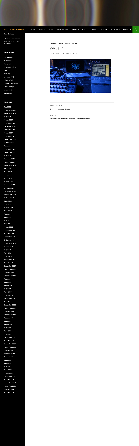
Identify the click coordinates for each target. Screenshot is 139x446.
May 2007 (7, 367)
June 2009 (8, 285)
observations (56, 43)
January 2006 (9, 393)
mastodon (8, 44)
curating (75, 29)
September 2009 (10, 276)
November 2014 (10, 162)
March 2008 (8, 334)
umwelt (67, 43)
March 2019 (8, 120)
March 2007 (8, 373)
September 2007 (10, 354)
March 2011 (8, 227)
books (7, 80)
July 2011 (7, 217)
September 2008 (10, 315)
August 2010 (8, 246)
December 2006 (10, 383)
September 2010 (10, 243)
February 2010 (9, 259)
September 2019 (10, 113)
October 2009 (9, 272)
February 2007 (9, 376)
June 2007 (8, 363)
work (75, 43)
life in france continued (60, 107)
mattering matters (14, 29)
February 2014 (9, 185)
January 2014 (9, 188)
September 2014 (10, 165)
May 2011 (7, 220)
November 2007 (10, 347)
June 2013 (8, 201)
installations (62, 29)
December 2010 (10, 237)
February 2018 (9, 130)
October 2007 (9, 350)
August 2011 (8, 214)
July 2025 (7, 107)
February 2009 (9, 298)
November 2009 (10, 269)
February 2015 (9, 159)
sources (114, 29)
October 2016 (9, 143)
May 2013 (7, 204)
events (6, 61)
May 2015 (7, 156)
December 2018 (10, 126)
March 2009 (8, 295)
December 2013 (10, 191)
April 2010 (8, 253)
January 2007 (9, 380)
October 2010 (9, 240)
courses (92, 29)
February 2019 (9, 123)
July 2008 (7, 321)
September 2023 (10, 110)
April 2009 (8, 292)
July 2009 (7, 282)
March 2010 (8, 256)
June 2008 (8, 324)
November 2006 (10, 386)
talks (5, 74)
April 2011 (8, 224)
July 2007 (7, 360)
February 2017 (9, 136)
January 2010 (9, 263)
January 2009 (9, 302)
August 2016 (8, 146)
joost (41, 29)
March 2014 (8, 182)
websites (8, 87)
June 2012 (8, 211)
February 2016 (9, 149)
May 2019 (7, 117)
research (127, 29)
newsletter (16, 39)
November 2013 (10, 195)
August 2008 (8, 318)
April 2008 (8, 331)
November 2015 (10, 152)
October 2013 (9, 198)
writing (104, 29)
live (83, 29)
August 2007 (8, 357)
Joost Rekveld (70, 53)
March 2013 (8, 208)
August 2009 (8, 279)
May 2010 (7, 250)
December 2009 (10, 266)
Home (33, 29)
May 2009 (7, 289)
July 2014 (7, 169)
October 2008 (9, 311)
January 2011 (9, 233)
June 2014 (8, 172)
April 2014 (8, 178)
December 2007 (10, 344)
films (51, 29)
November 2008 (10, 308)
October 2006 (9, 389)
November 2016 (10, 139)
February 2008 (9, 337)
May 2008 (7, 328)
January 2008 (9, 341)
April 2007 (8, 370)
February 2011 (9, 230)
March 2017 (8, 133)
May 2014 (7, 175)
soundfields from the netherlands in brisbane (70, 117)
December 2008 (10, 305)
